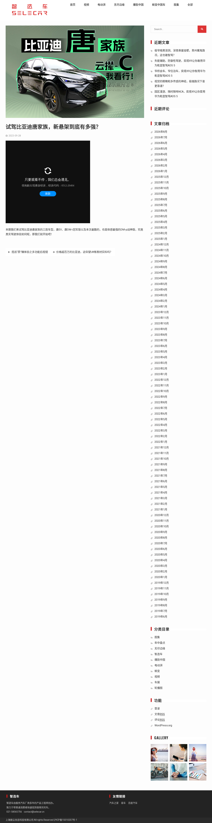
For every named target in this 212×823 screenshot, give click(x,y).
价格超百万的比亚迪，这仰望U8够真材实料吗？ (84, 252)
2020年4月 (161, 560)
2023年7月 (161, 340)
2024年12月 (162, 244)
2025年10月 (162, 188)
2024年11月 (162, 250)
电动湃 (102, 4)
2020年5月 (161, 554)
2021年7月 (161, 475)
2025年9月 (161, 193)
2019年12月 (162, 582)
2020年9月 (161, 532)
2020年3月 (161, 565)
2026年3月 (161, 160)
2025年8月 (161, 199)
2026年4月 (161, 154)
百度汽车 (132, 803)
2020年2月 (161, 571)
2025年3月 (161, 227)
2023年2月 (161, 368)
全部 (190, 4)
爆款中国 (138, 4)
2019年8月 (161, 605)
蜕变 (157, 671)
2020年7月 (161, 543)
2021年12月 (162, 447)
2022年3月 (161, 430)
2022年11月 (162, 385)
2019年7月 (161, 611)
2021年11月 (162, 453)
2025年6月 (161, 210)
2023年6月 (161, 346)
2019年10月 (162, 594)
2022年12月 (162, 379)
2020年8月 (161, 537)
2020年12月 (162, 515)
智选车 (158, 654)
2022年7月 (161, 408)
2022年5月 (161, 419)
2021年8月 (161, 470)
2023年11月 (162, 317)
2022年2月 (161, 436)
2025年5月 (161, 216)
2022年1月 (161, 441)
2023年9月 (161, 329)
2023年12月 (162, 312)
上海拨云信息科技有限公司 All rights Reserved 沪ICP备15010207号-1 (41, 820)
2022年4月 (161, 425)
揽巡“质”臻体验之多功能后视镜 (30, 252)
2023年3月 (161, 362)
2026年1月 (161, 171)
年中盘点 (160, 642)
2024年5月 (161, 284)
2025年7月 (161, 205)
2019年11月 (162, 588)
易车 (123, 803)
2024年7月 (161, 272)
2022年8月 (161, 402)
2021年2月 (161, 503)
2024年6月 (161, 278)
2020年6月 (161, 549)
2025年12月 (162, 176)
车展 (157, 682)
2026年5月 (161, 148)
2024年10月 (162, 255)
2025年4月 (161, 222)
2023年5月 (161, 351)
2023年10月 (162, 323)
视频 (86, 4)
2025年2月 (161, 233)
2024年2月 (161, 300)
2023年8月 (161, 334)
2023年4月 (161, 357)
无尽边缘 (119, 4)
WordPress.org (163, 725)
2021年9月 (161, 464)
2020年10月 (162, 526)
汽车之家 (114, 803)
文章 (160, 714)
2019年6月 (161, 616)
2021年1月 (161, 509)
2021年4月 (161, 492)
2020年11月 (162, 520)
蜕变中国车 (158, 4)
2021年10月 (162, 458)
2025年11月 (162, 182)
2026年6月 (161, 143)
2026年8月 (161, 131)
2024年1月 (161, 306)
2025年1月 (161, 238)
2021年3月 (161, 498)
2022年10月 (162, 391)
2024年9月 (161, 261)
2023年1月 (161, 374)
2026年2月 (161, 165)
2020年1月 (161, 577)
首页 (72, 4)
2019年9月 (161, 599)
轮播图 (158, 688)
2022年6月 (161, 413)
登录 (157, 708)
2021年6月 (161, 481)
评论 (160, 719)
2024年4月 (161, 289)
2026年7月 (161, 137)
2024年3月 (161, 295)
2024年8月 (161, 267)
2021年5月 (161, 487)
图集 (176, 4)
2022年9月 (161, 396)
